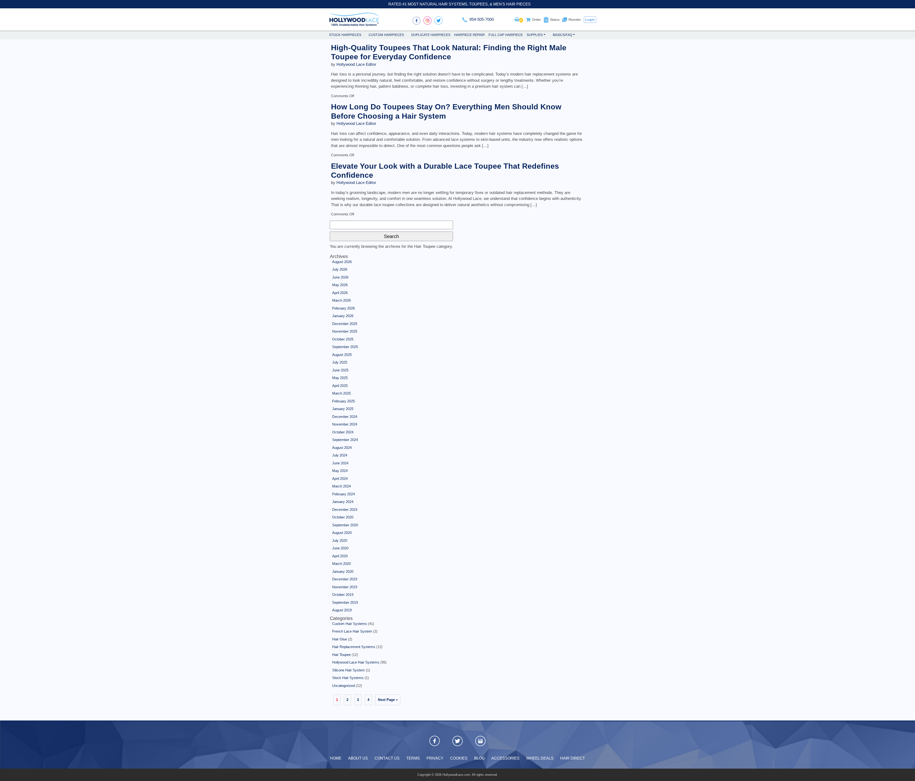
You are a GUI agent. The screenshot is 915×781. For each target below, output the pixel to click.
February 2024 (343, 494)
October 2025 (342, 339)
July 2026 (339, 269)
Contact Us (387, 758)
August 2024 (342, 448)
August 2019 (342, 610)
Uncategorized (343, 686)
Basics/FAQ (562, 35)
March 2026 (341, 300)
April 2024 (340, 479)
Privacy (435, 758)
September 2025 (345, 347)
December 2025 (344, 324)
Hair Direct (572, 758)
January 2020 (342, 571)
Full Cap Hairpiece (505, 35)
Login (590, 19)
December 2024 (344, 417)
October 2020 (342, 517)
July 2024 (339, 455)
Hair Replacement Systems (353, 647)
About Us (358, 758)
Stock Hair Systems (348, 678)
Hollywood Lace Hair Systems (355, 662)
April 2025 (340, 386)
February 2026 (343, 308)
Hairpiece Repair (469, 35)
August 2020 (342, 533)
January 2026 (342, 316)
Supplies (535, 35)
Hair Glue (339, 639)
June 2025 (340, 370)
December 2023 (344, 509)
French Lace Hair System (352, 631)
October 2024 (342, 432)
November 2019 (344, 587)
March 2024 (341, 486)
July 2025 (339, 362)
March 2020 (341, 564)
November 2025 (344, 331)
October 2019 (342, 595)
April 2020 (340, 556)
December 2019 (344, 579)
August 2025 (342, 355)
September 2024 (345, 440)
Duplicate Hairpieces (430, 35)
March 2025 (341, 393)
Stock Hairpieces (345, 35)
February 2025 (343, 401)
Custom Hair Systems (349, 624)
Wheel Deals (540, 758)
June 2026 (340, 277)
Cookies (459, 758)
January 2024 (342, 502)
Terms (413, 758)
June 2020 (340, 548)
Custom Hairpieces (386, 35)
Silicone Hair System (348, 670)
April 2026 (340, 293)
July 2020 (339, 540)
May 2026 (340, 285)
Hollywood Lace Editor (356, 64)
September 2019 (345, 602)
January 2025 (342, 409)
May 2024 (340, 471)
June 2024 (340, 463)
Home (335, 758)
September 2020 (345, 525)
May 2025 (340, 378)
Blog (479, 758)
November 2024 (344, 424)
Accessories (505, 758)
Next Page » (388, 700)
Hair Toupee (341, 655)
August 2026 (342, 262)
